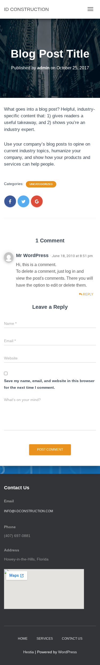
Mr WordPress (32, 255)
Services (45, 638)
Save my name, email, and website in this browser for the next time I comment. (49, 384)
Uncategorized (41, 184)
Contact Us (72, 638)
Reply (87, 294)
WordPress (67, 652)
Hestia (28, 652)
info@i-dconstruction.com (28, 511)
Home (22, 638)
